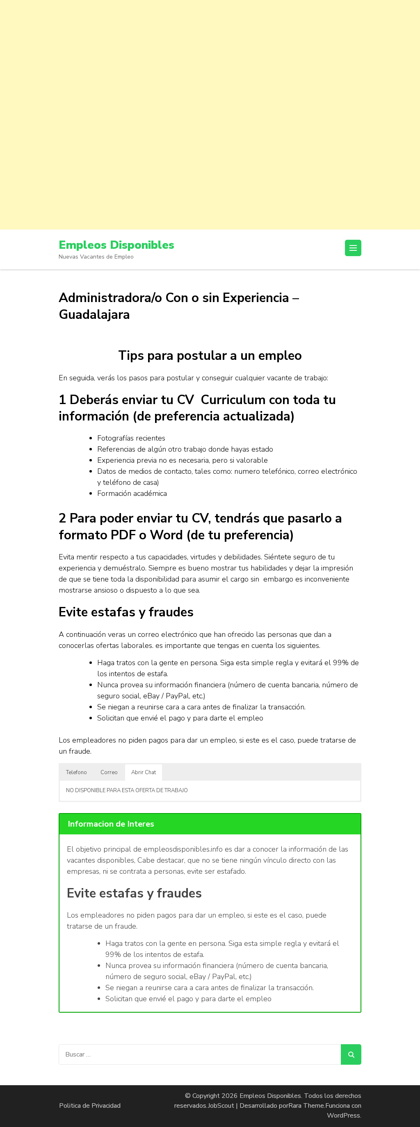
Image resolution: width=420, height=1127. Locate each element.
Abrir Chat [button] (143, 772)
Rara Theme (306, 1105)
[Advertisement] (210, 57)
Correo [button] (109, 772)
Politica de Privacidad (90, 1105)
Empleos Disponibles (116, 245)
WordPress (343, 1115)
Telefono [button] (76, 772)
